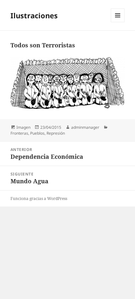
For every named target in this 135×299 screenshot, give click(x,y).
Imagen (23, 127)
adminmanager (85, 127)
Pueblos (37, 133)
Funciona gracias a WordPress (38, 198)
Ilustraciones (34, 15)
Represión (56, 133)
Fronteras (19, 133)
